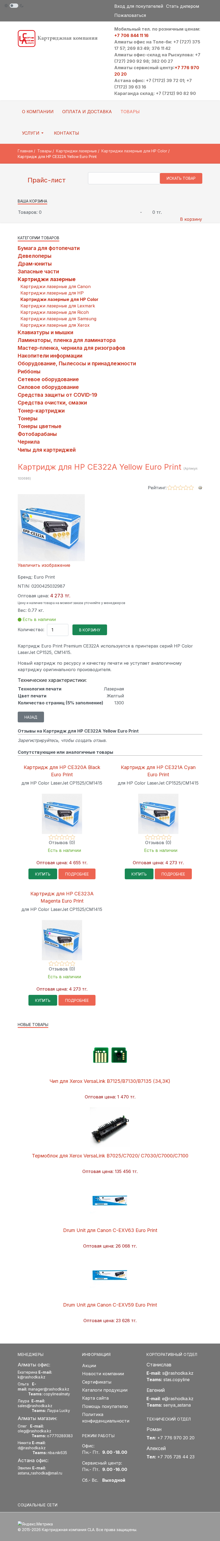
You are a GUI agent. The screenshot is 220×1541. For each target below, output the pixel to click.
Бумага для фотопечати (49, 248)
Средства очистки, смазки (52, 402)
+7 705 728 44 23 (176, 1456)
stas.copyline (176, 1379)
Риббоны (29, 371)
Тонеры (28, 418)
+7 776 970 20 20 (176, 1437)
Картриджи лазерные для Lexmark (57, 305)
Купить (42, 874)
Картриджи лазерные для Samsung (58, 318)
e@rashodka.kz (177, 1398)
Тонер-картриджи (41, 410)
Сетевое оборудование (48, 379)
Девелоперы (35, 256)
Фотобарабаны (37, 434)
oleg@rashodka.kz (34, 1431)
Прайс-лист (46, 180)
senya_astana (177, 1405)
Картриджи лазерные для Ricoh (54, 312)
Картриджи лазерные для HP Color (59, 299)
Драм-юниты (35, 263)
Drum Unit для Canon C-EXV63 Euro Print (110, 1230)
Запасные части (38, 271)
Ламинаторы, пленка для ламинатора (67, 340)
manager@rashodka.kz (48, 1389)
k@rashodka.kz (31, 1377)
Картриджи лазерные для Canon (55, 286)
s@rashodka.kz (177, 1373)
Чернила (29, 442)
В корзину (191, 219)
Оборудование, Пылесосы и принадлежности (77, 363)
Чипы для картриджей (47, 450)
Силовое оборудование (48, 387)
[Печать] (200, 487)
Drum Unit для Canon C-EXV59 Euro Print (110, 1305)
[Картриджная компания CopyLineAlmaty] (62, 38)
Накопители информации (50, 355)
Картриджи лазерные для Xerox (55, 325)
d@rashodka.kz (32, 1448)
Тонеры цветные (39, 426)
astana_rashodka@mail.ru (40, 1473)
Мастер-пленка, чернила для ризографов (71, 348)
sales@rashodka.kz (35, 1405)
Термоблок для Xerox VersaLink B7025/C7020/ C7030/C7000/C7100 (110, 1155)
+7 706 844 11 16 (131, 35)
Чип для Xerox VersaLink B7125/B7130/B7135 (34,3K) (110, 1081)
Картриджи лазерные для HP (52, 293)
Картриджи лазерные (47, 279)
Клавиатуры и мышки (45, 332)
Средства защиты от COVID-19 (57, 395)
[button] (34, 133)
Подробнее (77, 874)
